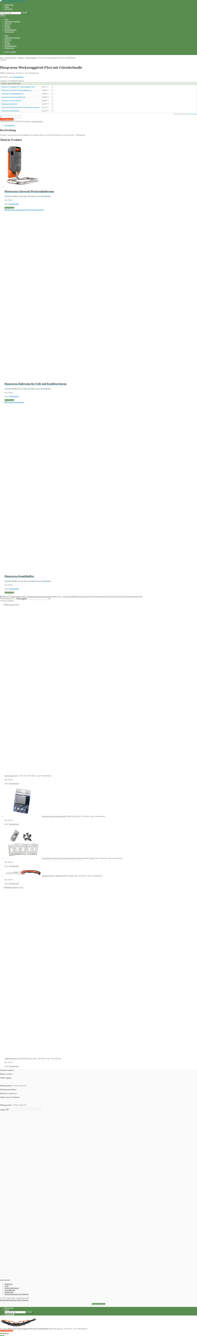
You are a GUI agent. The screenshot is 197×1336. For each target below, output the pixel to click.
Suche (7, 1310)
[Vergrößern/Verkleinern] (1, 1333)
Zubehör (21, 58)
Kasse (7, 7)
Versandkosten (18, 77)
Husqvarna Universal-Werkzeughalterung (16, 90)
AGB (7, 1286)
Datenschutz (9, 1292)
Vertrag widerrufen (98, 1304)
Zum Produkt (9, 208)
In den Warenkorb (7, 119)
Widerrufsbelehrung (12, 1288)
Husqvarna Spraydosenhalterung (13, 97)
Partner (7, 26)
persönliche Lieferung (12, 21)
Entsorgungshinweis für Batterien (17, 1294)
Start (1, 58)
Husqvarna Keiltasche (9, 104)
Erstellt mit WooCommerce (18, 1300)
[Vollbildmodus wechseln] (3, 1333)
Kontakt (7, 28)
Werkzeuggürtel (30, 58)
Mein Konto (9, 5)
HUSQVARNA (10, 58)
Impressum (8, 1284)
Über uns (8, 24)
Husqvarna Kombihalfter (10, 111)
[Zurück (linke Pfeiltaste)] (1, 1335)
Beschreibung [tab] (9, 125)
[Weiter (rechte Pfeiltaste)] (3, 1335)
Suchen (24, 13)
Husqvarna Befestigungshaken (12, 94)
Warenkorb (9, 9)
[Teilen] (5, 1333)
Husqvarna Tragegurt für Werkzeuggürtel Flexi (18, 87)
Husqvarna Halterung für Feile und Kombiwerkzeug (20, 107)
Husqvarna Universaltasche (11, 101)
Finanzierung (9, 32)
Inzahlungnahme (11, 30)
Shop (6, 19)
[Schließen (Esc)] (8, 1333)
